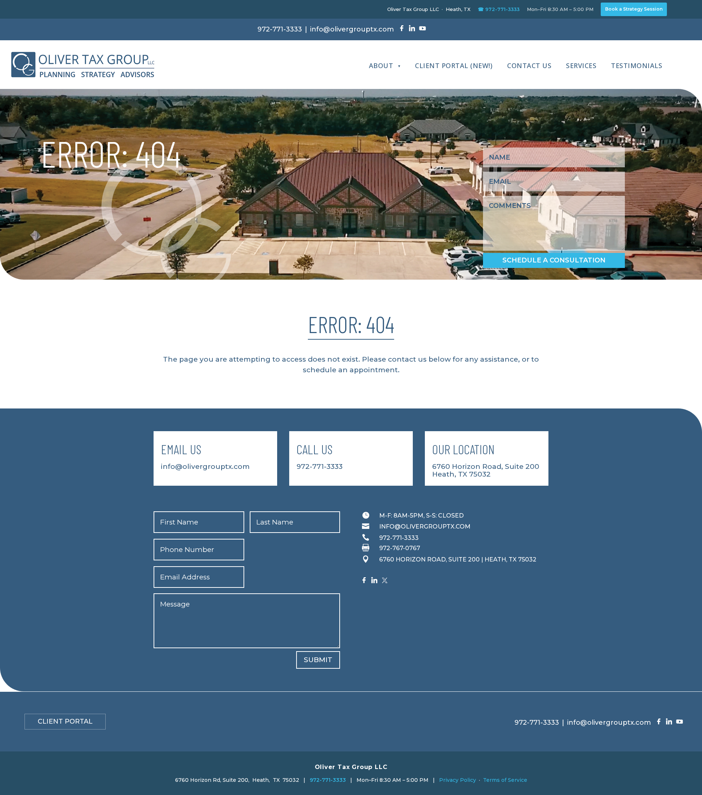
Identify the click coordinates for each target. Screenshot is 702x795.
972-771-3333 (279, 29)
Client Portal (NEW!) (453, 65)
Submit (318, 660)
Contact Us (529, 65)
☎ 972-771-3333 (499, 9)
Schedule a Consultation (553, 260)
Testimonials (636, 65)
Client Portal (65, 721)
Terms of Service (505, 780)
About (381, 65)
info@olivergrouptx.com (352, 29)
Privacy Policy (457, 780)
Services (581, 65)
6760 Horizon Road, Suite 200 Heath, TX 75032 (485, 470)
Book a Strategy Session (634, 9)
